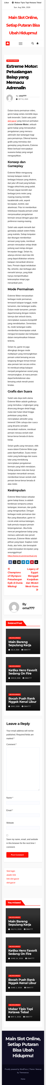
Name (9, 798)
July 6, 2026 (16, 929)
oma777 (22, 96)
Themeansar (23, 1073)
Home (23, 1079)
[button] (33, 43)
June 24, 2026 (17, 958)
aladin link (11, 875)
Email (9, 810)
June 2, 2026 (16, 988)
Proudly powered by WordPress (16, 1069)
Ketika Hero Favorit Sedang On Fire (22, 671)
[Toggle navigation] (20, 43)
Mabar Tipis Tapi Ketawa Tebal (20, 1010)
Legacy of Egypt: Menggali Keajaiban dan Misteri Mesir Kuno (31, 578)
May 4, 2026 (16, 1017)
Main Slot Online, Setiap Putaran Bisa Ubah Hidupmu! (23, 25)
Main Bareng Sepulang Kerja (19, 643)
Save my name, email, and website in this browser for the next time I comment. (22, 843)
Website (10, 823)
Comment (11, 744)
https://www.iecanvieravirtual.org (22, 556)
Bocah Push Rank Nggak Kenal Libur (22, 700)
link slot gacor (13, 879)
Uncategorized (12, 60)
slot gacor (12, 121)
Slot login (11, 871)
